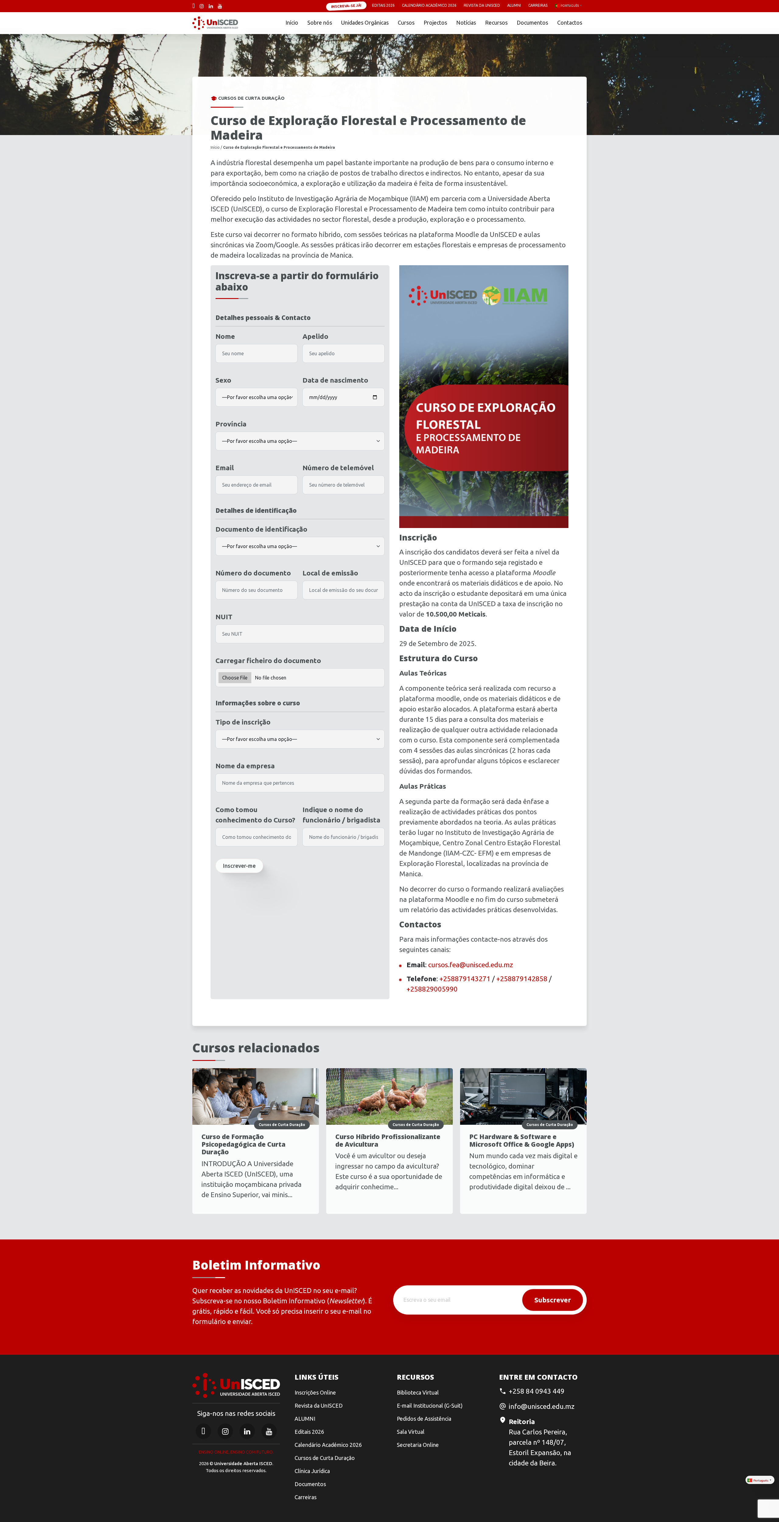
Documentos (532, 22)
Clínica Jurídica (312, 1471)
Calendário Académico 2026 (429, 5)
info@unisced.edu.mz (542, 1406)
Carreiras (537, 5)
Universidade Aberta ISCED (243, 1463)
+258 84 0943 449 (536, 1391)
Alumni (514, 5)
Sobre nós (319, 22)
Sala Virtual (410, 1432)
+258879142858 (521, 978)
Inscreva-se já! (346, 6)
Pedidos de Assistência (424, 1419)
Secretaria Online (418, 1445)
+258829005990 (432, 989)
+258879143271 (465, 978)
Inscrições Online (315, 1392)
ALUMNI (305, 1419)
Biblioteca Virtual (418, 1392)
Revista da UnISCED (482, 5)
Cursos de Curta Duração (325, 1458)
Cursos (406, 22)
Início (291, 22)
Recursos (496, 22)
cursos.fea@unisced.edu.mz (470, 964)
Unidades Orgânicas (365, 22)
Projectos (435, 22)
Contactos (569, 22)
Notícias (466, 22)
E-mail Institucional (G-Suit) (430, 1405)
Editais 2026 (383, 5)
